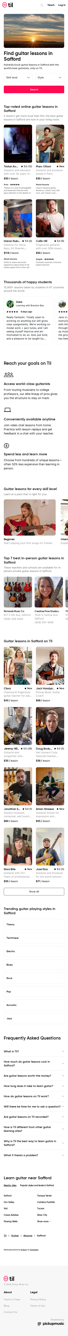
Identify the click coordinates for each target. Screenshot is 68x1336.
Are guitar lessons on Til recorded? (26, 1117)
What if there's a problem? (21, 1155)
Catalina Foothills (46, 1202)
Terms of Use (37, 1305)
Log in (61, 5)
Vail (5, 1208)
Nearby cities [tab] (10, 1185)
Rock (9, 978)
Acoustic (11, 1005)
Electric (10, 951)
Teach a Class (12, 1299)
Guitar (15, 1235)
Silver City (42, 1215)
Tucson (40, 1208)
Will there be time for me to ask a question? (32, 1106)
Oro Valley (9, 1202)
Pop (8, 991)
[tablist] (34, 1187)
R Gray (24, 1249)
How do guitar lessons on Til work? (26, 1096)
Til (5, 1235)
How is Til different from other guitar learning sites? (27, 1129)
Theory (10, 924)
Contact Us (10, 1312)
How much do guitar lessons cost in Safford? (27, 1063)
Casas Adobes (11, 1215)
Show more (43, 1221)
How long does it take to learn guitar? (28, 1086)
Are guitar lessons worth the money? (27, 1075)
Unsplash (34, 1249)
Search (34, 89)
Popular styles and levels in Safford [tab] (37, 1185)
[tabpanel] (34, 1208)
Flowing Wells (10, 1221)
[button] (29, 742)
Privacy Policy (38, 1299)
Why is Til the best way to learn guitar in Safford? (30, 1143)
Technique (12, 937)
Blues (9, 964)
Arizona (27, 1235)
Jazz (9, 1018)
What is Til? (11, 1051)
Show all (34, 891)
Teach (51, 5)
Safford (8, 1195)
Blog (6, 1305)
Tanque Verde (44, 1195)
